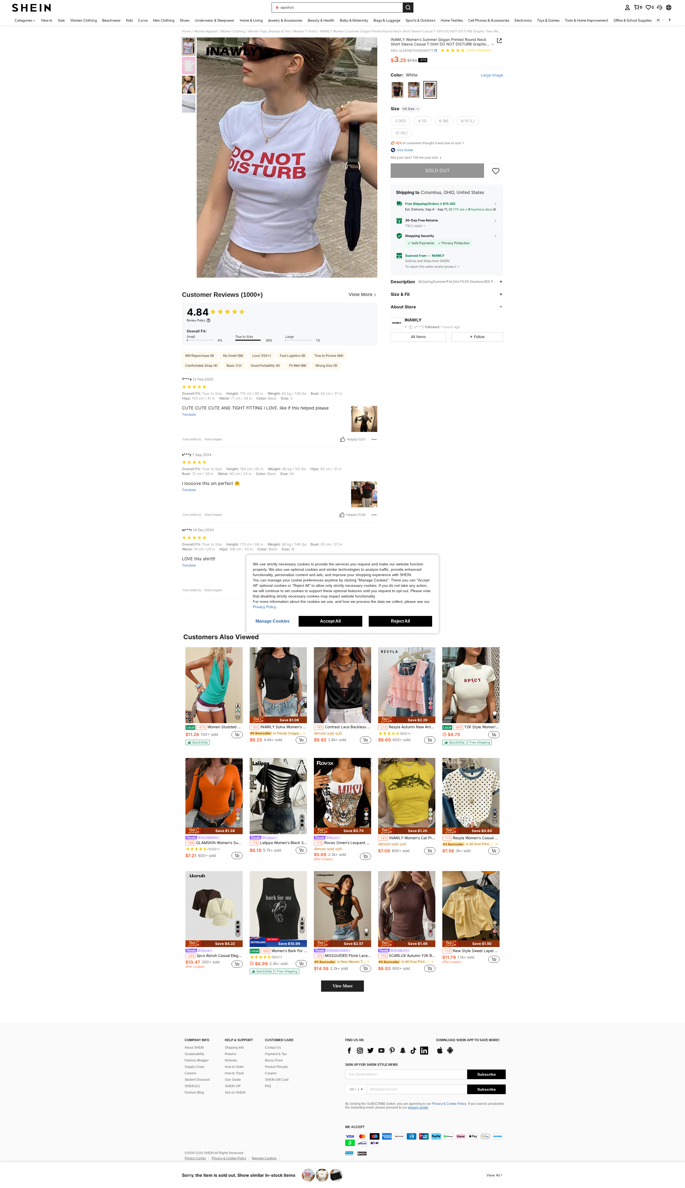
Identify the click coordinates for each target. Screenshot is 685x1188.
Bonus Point (274, 1060)
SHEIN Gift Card (276, 1080)
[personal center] (627, 7)
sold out (437, 170)
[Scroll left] (663, 20)
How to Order (234, 1067)
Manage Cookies (264, 1158)
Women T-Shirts (305, 31)
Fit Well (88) (297, 365)
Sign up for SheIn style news (371, 1065)
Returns (230, 1054)
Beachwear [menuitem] (111, 20)
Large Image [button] (492, 75)
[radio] (397, 89)
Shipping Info (234, 1047)
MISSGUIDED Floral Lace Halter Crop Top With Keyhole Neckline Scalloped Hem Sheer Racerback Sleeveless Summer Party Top (343, 955)
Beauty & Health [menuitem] (321, 20)
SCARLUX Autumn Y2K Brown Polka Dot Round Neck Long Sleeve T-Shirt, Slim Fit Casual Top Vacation (407, 955)
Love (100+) (261, 356)
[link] (637, 7)
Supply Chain (194, 1067)
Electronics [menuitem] (523, 20)
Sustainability (194, 1054)
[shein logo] (31, 7)
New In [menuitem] (46, 20)
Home (186, 31)
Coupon (271, 1073)
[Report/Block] (374, 439)
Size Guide (233, 1080)
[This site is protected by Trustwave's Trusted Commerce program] (349, 1153)
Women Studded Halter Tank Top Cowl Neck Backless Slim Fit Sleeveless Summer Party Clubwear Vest (214, 727)
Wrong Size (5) (326, 365)
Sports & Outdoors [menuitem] (420, 20)
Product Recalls (276, 1067)
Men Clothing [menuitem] (163, 20)
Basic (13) (234, 365)
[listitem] (214, 698)
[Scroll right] (669, 20)
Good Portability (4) (265, 365)
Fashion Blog (194, 1092)
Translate (189, 414)
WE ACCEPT (354, 1127)
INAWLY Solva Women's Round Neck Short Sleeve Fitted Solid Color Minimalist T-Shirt (279, 727)
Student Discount (197, 1080)
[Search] (408, 7)
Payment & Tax (276, 1054)
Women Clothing (232, 31)
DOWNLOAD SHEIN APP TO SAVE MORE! (468, 1040)
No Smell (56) (233, 356)
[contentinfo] (425, 1139)
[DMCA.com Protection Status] (362, 1153)
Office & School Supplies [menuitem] (633, 20)
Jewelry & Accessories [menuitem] (285, 20)
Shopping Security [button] (419, 236)
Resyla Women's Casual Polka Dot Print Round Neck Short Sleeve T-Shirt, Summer (471, 838)
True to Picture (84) (328, 356)
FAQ (268, 1086)
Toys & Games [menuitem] (548, 20)
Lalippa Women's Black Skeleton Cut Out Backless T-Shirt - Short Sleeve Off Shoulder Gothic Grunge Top (279, 843)
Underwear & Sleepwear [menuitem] (214, 20)
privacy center (418, 1107)
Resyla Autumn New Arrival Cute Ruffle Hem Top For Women (407, 727)
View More (343, 986)
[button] (659, 7)
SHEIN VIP (233, 1086)
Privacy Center (195, 1158)
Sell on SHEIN (235, 1092)
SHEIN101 (192, 1086)
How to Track (234, 1073)
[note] (197, 742)
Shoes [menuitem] (184, 20)
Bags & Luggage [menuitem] (387, 20)
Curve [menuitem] (143, 20)
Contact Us (273, 1047)
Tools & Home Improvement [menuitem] (586, 20)
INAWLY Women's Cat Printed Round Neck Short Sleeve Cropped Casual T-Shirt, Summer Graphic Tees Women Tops (407, 838)
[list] (388, 1051)
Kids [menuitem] (129, 20)
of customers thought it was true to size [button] (428, 143)
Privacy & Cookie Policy (449, 1104)
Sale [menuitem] (61, 20)
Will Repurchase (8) (199, 356)
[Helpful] (342, 439)
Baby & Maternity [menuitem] (354, 20)
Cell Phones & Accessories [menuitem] (488, 20)
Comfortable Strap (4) (201, 365)
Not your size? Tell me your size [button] (415, 157)
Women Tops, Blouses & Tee (269, 31)
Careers (190, 1073)
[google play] (450, 1053)
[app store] (440, 1053)
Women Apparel (205, 31)
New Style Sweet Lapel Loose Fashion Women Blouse (471, 951)
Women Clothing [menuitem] (83, 20)
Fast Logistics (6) (292, 356)
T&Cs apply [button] (414, 226)
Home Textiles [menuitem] (452, 20)
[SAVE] (496, 170)
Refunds (231, 1060)
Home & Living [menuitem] (251, 20)
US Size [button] (408, 109)
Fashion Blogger (197, 1060)
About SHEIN (194, 1047)
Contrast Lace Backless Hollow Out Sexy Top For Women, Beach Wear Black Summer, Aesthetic (343, 727)
